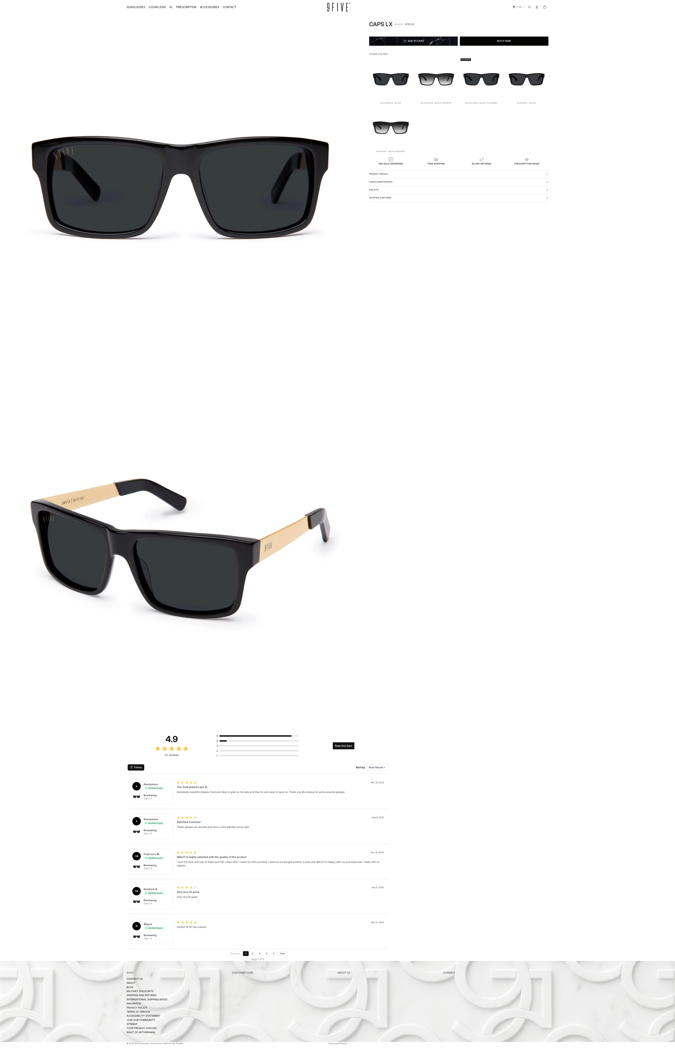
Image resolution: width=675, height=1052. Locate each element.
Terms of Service (138, 1011)
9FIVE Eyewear (142, 1043)
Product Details (378, 174)
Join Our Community (141, 1019)
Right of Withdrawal (141, 1032)
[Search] (529, 7)
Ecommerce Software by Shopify (166, 1043)
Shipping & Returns (380, 197)
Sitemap (132, 1023)
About (131, 982)
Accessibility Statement (143, 1015)
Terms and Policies (337, 1043)
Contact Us (135, 978)
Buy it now (504, 41)
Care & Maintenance (381, 182)
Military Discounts (140, 991)
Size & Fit (374, 189)
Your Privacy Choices (142, 1028)
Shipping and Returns (141, 995)
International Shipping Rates (147, 999)
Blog (130, 987)
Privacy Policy (137, 1007)
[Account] (537, 7)
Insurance (134, 1003)
